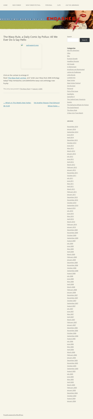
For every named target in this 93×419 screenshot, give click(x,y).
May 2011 (70, 184)
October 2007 (71, 301)
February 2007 (72, 322)
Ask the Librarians (72, 5)
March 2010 (71, 222)
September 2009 (72, 238)
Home (5, 5)
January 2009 (71, 260)
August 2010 (71, 208)
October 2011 (71, 175)
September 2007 (72, 303)
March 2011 (71, 189)
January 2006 (71, 358)
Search (69, 37)
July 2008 (70, 276)
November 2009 (72, 233)
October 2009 (71, 235)
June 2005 (70, 377)
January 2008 (71, 292)
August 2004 (71, 398)
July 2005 (70, 374)
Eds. (68, 56)
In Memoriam (71, 67)
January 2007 (71, 325)
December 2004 (72, 393)
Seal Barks (70, 94)
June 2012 (70, 159)
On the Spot (71, 86)
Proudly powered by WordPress (13, 415)
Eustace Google (72, 59)
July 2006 (70, 341)
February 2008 (72, 290)
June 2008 (70, 279)
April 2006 (70, 350)
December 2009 (72, 230)
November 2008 (72, 265)
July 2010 (70, 211)
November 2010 (72, 200)
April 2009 (70, 252)
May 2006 (70, 347)
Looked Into (71, 78)
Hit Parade (70, 64)
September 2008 (72, 271)
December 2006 (72, 328)
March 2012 (71, 165)
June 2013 (70, 146)
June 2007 (70, 311)
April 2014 (70, 137)
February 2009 (72, 257)
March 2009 (71, 254)
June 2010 (70, 214)
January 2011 (71, 195)
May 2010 (70, 216)
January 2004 (71, 401)
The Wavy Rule (25, 89)
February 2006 (72, 355)
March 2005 (71, 385)
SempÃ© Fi (71, 97)
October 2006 (71, 333)
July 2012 (70, 156)
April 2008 (70, 284)
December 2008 (72, 263)
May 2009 (70, 249)
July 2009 (70, 243)
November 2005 (72, 363)
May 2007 (70, 314)
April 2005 (70, 382)
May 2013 (70, 148)
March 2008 (71, 287)
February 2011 (72, 192)
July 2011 (70, 178)
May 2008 (70, 282)
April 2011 (70, 186)
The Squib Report (73, 108)
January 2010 (71, 227)
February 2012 (72, 167)
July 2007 (70, 309)
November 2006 (72, 330)
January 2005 (71, 390)
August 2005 (71, 371)
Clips (59, 5)
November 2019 (72, 127)
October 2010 (71, 203)
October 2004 (71, 396)
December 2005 (72, 360)
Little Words (71, 75)
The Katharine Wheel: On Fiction (78, 105)
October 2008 (71, 268)
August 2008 (71, 273)
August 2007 (71, 306)
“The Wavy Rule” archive (17, 78)
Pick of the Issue (72, 91)
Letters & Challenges (74, 72)
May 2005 (70, 379)
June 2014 (70, 135)
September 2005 (72, 369)
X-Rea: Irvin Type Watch (75, 113)
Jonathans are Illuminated (75, 69)
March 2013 (71, 151)
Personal (48, 5)
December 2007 (72, 295)
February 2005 (72, 388)
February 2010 (72, 224)
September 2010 (72, 205)
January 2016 (71, 129)
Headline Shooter (73, 61)
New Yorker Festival (33, 5)
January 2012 (71, 170)
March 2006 (71, 352)
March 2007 (71, 320)
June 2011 (70, 181)
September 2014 (72, 132)
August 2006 (71, 339)
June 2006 (70, 344)
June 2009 (70, 246)
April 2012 (70, 162)
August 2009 (71, 241)
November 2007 (72, 298)
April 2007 (70, 317)
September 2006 (72, 336)
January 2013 (71, 154)
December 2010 (72, 197)
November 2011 (72, 173)
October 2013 (71, 143)
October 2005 (71, 366)
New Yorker (16, 5)
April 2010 (70, 219)
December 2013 (72, 140)
